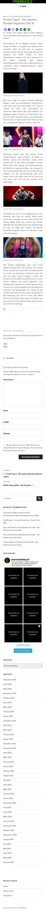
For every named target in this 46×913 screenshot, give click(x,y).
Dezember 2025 (9, 680)
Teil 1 (5, 344)
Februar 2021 (8, 794)
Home (5, 886)
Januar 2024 (8, 716)
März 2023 (7, 730)
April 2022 (7, 753)
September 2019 (10, 835)
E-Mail (6, 422)
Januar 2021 (8, 798)
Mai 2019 (7, 849)
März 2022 (7, 757)
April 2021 (7, 785)
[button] (5, 29)
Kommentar (8, 380)
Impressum (7, 896)
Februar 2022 (8, 762)
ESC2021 (10, 358)
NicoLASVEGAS (24, 16)
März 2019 (7, 858)
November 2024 (9, 693)
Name (5, 411)
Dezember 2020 (9, 803)
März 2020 (7, 817)
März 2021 (7, 789)
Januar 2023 (8, 739)
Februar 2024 (8, 712)
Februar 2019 (8, 862)
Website (6, 434)
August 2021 (8, 776)
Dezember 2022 (9, 744)
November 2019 (9, 826)
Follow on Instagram (23, 651)
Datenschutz (8, 891)
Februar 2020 (8, 821)
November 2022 (9, 748)
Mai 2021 (6, 780)
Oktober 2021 (8, 771)
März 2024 (7, 707)
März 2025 (7, 689)
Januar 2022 (8, 766)
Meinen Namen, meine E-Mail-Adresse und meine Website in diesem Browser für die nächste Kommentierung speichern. (23, 448)
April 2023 (7, 725)
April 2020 (7, 812)
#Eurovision (16, 565)
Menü (24, 6)
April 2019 (7, 853)
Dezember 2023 (9, 721)
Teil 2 (5, 346)
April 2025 (7, 684)
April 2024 (7, 703)
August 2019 (8, 839)
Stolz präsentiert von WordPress (14, 908)
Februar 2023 (8, 735)
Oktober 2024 (8, 698)
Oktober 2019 (8, 830)
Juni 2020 (7, 808)
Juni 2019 (7, 844)
